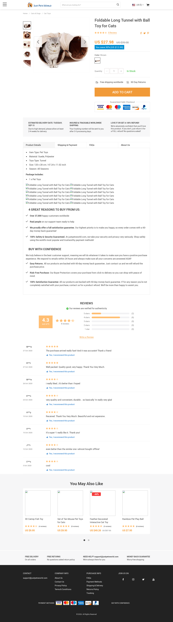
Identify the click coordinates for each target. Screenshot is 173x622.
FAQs (88, 578)
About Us (58, 578)
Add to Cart (122, 92)
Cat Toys (47, 13)
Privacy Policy (61, 585)
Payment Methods (94, 581)
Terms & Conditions (63, 589)
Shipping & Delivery (94, 585)
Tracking (90, 593)
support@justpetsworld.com (35, 578)
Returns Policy (92, 589)
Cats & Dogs (36, 13)
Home (25, 13)
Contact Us (59, 581)
